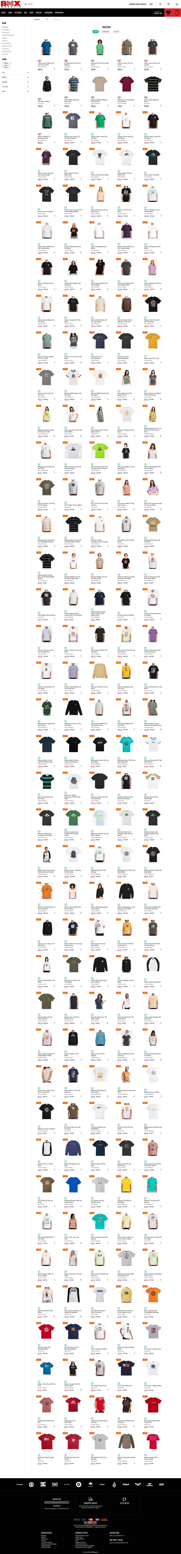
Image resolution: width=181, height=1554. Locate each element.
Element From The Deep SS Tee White (72, 871)
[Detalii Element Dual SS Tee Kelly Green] (99, 47)
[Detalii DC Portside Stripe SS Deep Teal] (73, 84)
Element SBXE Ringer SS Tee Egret (72, 394)
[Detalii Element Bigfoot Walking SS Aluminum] (99, 84)
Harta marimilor (79, 1539)
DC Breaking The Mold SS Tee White (153, 1238)
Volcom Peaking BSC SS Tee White (46, 1238)
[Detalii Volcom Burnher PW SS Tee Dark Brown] (153, 927)
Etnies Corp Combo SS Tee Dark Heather (72, 137)
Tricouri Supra (68, 1424)
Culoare (5, 87)
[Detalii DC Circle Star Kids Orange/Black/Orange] (153, 1294)
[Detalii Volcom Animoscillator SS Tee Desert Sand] (153, 1148)
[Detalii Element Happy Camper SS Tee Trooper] (46, 340)
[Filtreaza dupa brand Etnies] (79, 1484)
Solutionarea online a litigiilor (83, 1547)
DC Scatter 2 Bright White (152, 1385)
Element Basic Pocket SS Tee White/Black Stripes (46, 541)
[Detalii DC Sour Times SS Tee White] (126, 1111)
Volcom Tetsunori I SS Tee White (73, 651)
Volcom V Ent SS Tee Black (125, 210)
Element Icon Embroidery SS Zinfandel (126, 100)
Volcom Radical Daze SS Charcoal (126, 1054)
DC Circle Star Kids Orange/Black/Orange (151, 1311)
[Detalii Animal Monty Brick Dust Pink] (46, 1404)
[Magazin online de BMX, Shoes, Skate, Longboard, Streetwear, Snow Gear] (10, 4)
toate (96, 32)
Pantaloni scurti (8, 35)
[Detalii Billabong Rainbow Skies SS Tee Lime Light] (46, 414)
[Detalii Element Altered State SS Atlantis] (99, 1221)
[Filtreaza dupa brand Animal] (55, 1484)
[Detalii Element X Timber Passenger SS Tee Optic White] (73, 781)
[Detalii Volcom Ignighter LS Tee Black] (126, 964)
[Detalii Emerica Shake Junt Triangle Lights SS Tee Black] (153, 817)
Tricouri (5, 27)
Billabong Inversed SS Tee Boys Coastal (99, 834)
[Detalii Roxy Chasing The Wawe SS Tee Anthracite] (153, 377)
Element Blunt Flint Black (152, 982)
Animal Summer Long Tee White (73, 1274)
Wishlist (168, 15)
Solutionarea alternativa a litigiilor (84, 1545)
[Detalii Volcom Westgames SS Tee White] (126, 707)
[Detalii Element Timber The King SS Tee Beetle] (46, 487)
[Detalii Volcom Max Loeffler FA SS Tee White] (46, 1258)
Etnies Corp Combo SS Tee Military (72, 981)
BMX (25, 12)
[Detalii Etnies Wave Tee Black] (153, 157)
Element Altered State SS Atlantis (99, 1238)
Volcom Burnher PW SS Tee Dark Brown (152, 944)
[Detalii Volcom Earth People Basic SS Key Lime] (153, 1258)
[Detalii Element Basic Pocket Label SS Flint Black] (73, 744)
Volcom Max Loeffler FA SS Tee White (45, 1274)
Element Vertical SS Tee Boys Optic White (152, 577)
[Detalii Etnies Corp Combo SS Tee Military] (73, 964)
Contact (43, 1540)
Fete (7, 67)
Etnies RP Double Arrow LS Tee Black (99, 981)
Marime (4, 82)
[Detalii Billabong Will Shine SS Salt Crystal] (99, 1074)
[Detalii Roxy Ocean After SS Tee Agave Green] (99, 414)
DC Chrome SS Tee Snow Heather (99, 504)
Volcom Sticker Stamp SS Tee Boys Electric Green (99, 467)
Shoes (3, 12)
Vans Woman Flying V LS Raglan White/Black (72, 1311)
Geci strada (6, 43)
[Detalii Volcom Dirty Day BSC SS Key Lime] (99, 1258)
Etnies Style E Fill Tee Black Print (71, 174)
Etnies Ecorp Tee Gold (151, 358)
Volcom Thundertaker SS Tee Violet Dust (72, 687)
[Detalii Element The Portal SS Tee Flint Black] (153, 304)
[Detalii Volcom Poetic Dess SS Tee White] (126, 120)
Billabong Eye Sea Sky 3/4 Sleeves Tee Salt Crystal (46, 871)
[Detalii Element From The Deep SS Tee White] (73, 854)
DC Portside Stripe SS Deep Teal (71, 100)
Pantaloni (5, 32)
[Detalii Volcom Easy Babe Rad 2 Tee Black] (126, 1404)
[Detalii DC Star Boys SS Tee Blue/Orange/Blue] (73, 1331)
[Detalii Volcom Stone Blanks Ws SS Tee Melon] (73, 891)
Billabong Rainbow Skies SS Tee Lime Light (46, 431)
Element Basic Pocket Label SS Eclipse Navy (45, 761)
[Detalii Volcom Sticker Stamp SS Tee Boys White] (73, 450)
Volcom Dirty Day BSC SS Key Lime (99, 1274)
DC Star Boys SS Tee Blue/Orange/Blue (71, 1348)
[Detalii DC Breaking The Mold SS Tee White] (153, 1221)
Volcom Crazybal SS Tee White (152, 247)
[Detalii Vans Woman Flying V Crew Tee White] (99, 1294)
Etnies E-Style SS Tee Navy (98, 1164)
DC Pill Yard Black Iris (125, 1385)
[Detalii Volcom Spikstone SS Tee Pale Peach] (99, 194)
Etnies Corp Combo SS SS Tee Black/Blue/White (73, 210)
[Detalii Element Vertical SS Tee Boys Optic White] (153, 561)
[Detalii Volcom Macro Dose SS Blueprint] (73, 1074)
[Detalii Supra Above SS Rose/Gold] (73, 1404)
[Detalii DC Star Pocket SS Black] (126, 597)
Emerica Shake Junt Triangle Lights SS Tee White (125, 833)
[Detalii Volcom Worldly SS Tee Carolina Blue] (153, 194)
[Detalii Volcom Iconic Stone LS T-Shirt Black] (46, 927)
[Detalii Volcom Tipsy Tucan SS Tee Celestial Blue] (46, 634)
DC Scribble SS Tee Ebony (46, 615)
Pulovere (5, 49)
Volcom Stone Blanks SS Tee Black (99, 651)
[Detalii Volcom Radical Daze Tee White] (46, 964)
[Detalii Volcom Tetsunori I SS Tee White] (73, 634)
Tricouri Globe (121, 1314)
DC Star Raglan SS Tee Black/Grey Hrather (125, 797)
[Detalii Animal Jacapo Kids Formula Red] (153, 1441)
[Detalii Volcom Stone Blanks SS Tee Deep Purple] (153, 634)
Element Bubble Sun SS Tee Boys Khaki (99, 577)
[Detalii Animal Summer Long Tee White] (73, 1258)
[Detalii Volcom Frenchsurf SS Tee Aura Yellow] (126, 634)
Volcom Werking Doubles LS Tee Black (99, 908)
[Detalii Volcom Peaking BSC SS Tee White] (46, 1221)
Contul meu (44, 1539)
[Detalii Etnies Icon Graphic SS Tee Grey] (46, 377)
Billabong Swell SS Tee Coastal (98, 871)
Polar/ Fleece (7, 46)
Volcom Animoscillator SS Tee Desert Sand (152, 1164)
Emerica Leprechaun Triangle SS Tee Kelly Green (71, 833)
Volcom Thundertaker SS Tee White (46, 687)
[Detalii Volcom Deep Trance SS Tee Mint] (99, 120)
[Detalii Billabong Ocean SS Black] (46, 1111)
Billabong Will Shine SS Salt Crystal (98, 1091)
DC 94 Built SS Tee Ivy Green (45, 1201)
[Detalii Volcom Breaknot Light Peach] (46, 1294)
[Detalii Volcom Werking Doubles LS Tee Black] (99, 891)
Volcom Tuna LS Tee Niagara (98, 1054)
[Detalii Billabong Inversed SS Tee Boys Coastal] (99, 817)
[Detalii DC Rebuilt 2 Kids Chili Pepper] (73, 1441)
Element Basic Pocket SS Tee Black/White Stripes (72, 541)
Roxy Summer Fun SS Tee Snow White (73, 431)
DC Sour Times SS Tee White (125, 1128)
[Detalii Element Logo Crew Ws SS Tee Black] (73, 1368)
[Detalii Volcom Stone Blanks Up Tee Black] (73, 267)
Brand (4, 77)
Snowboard (59, 12)
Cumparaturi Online (100, 1527)
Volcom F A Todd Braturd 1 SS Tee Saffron (46, 908)
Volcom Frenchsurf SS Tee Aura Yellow (126, 651)
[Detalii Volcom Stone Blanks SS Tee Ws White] (153, 450)
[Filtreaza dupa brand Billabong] (67, 1484)
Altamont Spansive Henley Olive (126, 1458)
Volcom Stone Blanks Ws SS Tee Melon (72, 908)
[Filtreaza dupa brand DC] (43, 1484)
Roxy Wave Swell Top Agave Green (125, 394)
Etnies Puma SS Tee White (100, 175)
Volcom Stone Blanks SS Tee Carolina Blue (46, 247)
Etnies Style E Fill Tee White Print (125, 174)
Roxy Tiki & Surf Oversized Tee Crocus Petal (153, 504)
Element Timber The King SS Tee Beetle (46, 504)
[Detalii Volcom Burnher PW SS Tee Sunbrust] (126, 927)
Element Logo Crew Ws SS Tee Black (72, 1384)
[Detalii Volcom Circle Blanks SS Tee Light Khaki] (99, 304)
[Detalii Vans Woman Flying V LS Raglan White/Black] (73, 1294)
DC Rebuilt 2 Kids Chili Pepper (71, 1458)
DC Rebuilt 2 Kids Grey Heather (98, 1458)
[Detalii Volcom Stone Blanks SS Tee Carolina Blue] (46, 230)
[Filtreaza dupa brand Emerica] (90, 1484)
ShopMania (90, 1527)
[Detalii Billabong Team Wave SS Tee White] (46, 450)
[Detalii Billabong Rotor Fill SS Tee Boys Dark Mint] (126, 744)
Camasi (4, 38)
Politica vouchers (46, 1547)
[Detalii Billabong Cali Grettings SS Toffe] (126, 1074)
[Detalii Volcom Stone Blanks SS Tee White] (46, 304)
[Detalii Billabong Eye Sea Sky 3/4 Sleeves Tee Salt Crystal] (46, 854)
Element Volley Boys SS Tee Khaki (152, 541)
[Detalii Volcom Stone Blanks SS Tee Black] (99, 634)
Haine (10, 12)
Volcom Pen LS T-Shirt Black (45, 1164)
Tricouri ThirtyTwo (96, 1131)
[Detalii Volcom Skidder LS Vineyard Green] (46, 120)
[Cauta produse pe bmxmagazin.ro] (25, 4)
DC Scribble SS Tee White (73, 505)
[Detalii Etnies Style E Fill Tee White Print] (126, 157)
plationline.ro (103, 1525)
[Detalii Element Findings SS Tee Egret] (126, 414)
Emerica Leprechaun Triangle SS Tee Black (45, 834)
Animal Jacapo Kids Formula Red (150, 1458)
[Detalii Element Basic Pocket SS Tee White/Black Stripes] (46, 524)
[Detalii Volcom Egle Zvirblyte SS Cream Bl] (153, 1001)
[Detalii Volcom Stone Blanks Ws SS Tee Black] (99, 267)
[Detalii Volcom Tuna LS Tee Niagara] (99, 1037)
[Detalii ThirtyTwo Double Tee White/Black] (99, 1111)
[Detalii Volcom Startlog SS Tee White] (99, 230)
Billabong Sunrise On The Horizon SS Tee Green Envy (152, 430)
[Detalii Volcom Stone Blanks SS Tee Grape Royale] (126, 230)
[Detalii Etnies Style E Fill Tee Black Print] (73, 157)
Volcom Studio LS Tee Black (71, 1054)
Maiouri (4, 41)
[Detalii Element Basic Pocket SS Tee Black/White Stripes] (73, 524)
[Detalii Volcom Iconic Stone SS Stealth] (153, 47)
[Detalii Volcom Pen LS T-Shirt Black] (46, 1148)
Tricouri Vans (68, 1314)
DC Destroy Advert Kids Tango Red (152, 1421)
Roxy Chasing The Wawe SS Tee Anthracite (152, 394)
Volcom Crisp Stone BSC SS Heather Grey (126, 1274)
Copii (7, 65)
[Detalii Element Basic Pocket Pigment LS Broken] (126, 304)
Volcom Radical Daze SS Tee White (152, 1054)
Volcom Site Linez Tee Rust (71, 1238)
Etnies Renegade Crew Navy (72, 1164)
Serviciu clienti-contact (137, 4)
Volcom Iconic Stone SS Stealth (152, 64)
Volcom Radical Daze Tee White (46, 981)
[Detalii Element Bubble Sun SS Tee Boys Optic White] (73, 561)
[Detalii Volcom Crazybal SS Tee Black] (73, 304)
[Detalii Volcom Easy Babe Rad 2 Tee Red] (99, 1404)
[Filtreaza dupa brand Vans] (161, 1484)
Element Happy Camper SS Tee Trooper (46, 357)
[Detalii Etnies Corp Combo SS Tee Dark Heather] (73, 120)
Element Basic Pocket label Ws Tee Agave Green (153, 724)
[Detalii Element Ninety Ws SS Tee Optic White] (153, 744)
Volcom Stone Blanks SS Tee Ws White (152, 467)
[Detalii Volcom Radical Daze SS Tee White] (153, 1037)
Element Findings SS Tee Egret (126, 431)
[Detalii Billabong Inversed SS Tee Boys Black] (99, 744)
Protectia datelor (46, 1545)
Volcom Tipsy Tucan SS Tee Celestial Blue (45, 651)
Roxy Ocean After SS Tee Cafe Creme (126, 504)
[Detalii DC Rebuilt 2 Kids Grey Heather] (99, 1441)
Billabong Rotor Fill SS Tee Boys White (126, 871)
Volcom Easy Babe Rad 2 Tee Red (99, 1421)
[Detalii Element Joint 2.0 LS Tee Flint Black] (73, 707)
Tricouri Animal (68, 1277)
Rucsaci (39, 12)
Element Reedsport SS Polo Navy (45, 797)
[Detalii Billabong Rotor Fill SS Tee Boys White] (126, 854)
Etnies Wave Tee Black (151, 175)
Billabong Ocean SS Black (46, 1129)
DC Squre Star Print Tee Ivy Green (72, 1128)
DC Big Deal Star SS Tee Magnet (72, 64)
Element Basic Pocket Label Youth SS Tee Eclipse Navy (98, 613)
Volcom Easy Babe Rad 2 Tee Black (126, 1421)
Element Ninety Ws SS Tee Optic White (153, 761)
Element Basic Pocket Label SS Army (45, 1018)
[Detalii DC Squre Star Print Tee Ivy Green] (73, 1111)
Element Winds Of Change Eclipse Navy (73, 944)
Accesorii (18, 12)
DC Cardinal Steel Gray (99, 1385)
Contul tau (158, 13)
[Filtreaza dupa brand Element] (31, 1484)
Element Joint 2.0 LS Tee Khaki (99, 687)
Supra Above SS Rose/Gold (69, 1421)
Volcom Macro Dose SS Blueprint (72, 1091)
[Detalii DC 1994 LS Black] (46, 84)
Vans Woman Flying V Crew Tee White (98, 1311)
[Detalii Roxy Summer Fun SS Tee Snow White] (73, 414)
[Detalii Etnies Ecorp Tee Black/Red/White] (126, 340)
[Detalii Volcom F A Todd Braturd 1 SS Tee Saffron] (46, 891)
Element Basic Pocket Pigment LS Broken (125, 320)
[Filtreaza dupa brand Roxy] (138, 1484)
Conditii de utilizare (46, 1542)
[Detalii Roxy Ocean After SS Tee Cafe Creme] (126, 487)
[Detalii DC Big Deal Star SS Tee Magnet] (73, 47)
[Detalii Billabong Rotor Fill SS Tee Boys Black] (153, 854)
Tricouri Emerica (42, 837)
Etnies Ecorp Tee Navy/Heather (96, 357)
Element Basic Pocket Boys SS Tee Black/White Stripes (46, 576)
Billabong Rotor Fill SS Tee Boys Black (153, 871)
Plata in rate (78, 1537)
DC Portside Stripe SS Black (151, 100)
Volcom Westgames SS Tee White (125, 724)
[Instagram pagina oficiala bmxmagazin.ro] (177, 4)
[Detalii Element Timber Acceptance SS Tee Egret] (99, 524)
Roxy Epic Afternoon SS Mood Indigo (99, 1018)
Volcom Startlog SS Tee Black (45, 284)
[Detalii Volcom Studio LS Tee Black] (73, 1037)
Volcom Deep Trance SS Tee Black (152, 137)
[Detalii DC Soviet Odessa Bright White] (126, 1331)
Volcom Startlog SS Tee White (99, 247)
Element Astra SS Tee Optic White (98, 944)
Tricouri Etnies (68, 140)
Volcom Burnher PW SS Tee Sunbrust (125, 944)
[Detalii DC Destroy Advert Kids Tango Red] (153, 1404)
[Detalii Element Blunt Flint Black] (153, 964)
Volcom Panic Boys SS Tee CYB (47, 1384)
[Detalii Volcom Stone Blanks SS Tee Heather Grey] (99, 707)
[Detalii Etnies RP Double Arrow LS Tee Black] (99, 964)
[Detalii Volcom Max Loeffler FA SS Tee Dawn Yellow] (126, 1221)
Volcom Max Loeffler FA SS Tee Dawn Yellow (125, 1238)
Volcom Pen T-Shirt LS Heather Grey (71, 1018)
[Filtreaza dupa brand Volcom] (114, 1484)
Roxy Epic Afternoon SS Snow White (125, 1018)
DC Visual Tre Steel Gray (152, 1349)
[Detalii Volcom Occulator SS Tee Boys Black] (126, 450)
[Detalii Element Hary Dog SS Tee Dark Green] (46, 707)
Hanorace (5, 30)
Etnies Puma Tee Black (45, 211)
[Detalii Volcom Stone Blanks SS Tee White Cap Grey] (153, 891)
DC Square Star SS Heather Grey (97, 1201)
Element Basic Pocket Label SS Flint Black (71, 761)
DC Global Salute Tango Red (46, 1458)
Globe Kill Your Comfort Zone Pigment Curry (125, 1311)
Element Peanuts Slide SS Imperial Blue (73, 1201)
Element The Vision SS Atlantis (151, 1201)
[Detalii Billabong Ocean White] (153, 1074)
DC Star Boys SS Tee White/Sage (151, 797)
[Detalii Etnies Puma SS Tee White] (99, 157)
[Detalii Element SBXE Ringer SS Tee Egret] (73, 377)
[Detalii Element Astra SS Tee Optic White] (99, 927)
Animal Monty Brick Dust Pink (46, 1421)
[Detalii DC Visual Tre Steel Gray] (153, 1331)
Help (76, 1540)
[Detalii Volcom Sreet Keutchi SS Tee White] (153, 597)
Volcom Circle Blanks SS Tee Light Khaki (99, 320)
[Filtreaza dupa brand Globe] (19, 1484)
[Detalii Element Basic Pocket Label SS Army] (46, 1001)
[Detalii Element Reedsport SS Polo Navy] (46, 781)
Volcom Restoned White (99, 1349)
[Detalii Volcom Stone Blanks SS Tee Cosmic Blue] (46, 47)
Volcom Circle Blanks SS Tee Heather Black (126, 284)
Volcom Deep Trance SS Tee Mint (99, 137)
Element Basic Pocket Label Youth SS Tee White (73, 614)
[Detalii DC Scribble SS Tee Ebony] (46, 597)
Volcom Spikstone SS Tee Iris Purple (152, 284)
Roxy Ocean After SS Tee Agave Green (99, 431)
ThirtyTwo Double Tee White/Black (98, 1128)
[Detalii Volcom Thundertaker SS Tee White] (46, 671)
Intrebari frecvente (80, 1542)
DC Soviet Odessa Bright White (126, 1348)
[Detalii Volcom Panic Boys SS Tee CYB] (46, 1368)
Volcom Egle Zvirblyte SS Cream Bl (152, 1018)
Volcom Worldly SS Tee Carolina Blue (152, 210)
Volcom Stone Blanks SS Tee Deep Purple (152, 651)
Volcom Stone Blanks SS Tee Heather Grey (99, 724)
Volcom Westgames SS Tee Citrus (125, 687)
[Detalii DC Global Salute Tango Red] (46, 1441)
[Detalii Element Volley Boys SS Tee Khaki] (153, 524)
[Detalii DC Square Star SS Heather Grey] (99, 1184)
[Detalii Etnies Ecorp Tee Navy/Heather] (99, 340)
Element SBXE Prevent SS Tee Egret (100, 394)
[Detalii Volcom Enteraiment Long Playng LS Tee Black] (126, 891)
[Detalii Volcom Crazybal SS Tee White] (153, 230)
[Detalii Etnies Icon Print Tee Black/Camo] (126, 1148)
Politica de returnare (81, 1544)
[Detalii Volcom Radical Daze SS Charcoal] (126, 1037)
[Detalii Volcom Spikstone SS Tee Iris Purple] (153, 267)
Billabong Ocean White (151, 1092)
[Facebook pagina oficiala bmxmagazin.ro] (160, 4)
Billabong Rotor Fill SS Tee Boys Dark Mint (126, 761)
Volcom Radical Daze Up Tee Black (72, 247)
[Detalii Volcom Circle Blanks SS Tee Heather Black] (126, 267)
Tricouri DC (67, 67)
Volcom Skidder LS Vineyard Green (44, 137)
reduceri (105, 32)
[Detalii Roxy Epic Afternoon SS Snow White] (126, 1001)
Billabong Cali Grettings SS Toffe (126, 1091)
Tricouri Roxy (121, 397)
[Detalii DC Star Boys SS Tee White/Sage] (153, 781)
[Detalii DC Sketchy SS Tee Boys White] (126, 524)
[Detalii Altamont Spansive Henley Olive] (126, 1441)
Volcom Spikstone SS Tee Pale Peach (99, 210)
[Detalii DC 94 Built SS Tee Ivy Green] (46, 1184)
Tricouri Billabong (43, 433)
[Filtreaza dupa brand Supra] (150, 1484)
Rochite (5, 54)
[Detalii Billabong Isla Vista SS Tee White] (153, 1111)
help (151, 4)
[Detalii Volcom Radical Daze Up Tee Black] (73, 230)
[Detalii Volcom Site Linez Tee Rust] (73, 1221)
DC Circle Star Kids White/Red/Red (44, 1348)
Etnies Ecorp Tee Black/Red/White (123, 357)
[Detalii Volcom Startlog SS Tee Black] (46, 267)
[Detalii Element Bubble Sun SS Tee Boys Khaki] (99, 561)
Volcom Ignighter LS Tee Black (126, 981)
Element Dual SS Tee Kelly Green (100, 64)
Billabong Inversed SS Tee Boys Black (99, 761)
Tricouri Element (95, 67)
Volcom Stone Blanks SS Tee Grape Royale (126, 247)
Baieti (8, 63)
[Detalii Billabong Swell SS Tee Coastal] (99, 854)
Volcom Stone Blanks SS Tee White (46, 320)
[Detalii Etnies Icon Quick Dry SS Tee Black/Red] (99, 781)
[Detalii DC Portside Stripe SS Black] (153, 84)
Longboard (48, 12)
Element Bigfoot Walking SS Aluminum (99, 100)
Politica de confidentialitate (49, 1544)
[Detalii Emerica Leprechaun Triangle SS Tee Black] (46, 817)
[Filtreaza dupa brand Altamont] (102, 1484)
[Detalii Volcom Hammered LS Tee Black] (153, 671)
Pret (3, 91)
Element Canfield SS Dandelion (124, 1201)
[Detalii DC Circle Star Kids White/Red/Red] (46, 1331)
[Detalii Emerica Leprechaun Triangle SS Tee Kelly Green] (73, 817)
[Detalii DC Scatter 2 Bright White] (153, 1368)
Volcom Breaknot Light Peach (45, 1311)
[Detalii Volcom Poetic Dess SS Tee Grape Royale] (46, 157)
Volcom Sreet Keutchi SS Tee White (152, 614)
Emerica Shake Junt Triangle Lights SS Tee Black (151, 833)
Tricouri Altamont (122, 1461)
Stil (3, 72)
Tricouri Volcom (42, 67)
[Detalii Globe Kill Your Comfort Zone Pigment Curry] (126, 1294)
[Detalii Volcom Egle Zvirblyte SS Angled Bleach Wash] (46, 1037)
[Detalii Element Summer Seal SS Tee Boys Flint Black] (126, 561)
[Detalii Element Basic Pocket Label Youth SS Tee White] (73, 597)
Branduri (43, 1535)
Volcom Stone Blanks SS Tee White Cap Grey (152, 908)
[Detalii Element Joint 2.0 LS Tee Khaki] (99, 671)
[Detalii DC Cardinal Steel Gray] (99, 1368)
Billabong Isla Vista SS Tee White (153, 1128)
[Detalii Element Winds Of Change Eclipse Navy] (73, 927)
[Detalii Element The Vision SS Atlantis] (153, 1184)
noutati (116, 32)
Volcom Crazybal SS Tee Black (72, 320)
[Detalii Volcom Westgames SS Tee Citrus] (126, 671)
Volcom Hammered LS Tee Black (153, 687)
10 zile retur (124, 1503)
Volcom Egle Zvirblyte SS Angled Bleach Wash (46, 1054)
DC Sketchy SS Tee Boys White (126, 541)
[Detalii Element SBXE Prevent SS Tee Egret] (99, 377)
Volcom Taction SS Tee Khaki (125, 64)
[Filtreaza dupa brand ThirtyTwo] (126, 1484)
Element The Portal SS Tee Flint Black (151, 320)
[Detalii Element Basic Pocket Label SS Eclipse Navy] (46, 744)
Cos (177, 15)
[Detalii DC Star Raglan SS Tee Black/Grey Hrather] (126, 781)
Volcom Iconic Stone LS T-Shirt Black (46, 944)
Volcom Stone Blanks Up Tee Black (72, 284)
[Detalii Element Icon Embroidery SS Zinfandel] (126, 84)
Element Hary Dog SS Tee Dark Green (46, 724)
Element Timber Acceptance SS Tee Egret (99, 541)
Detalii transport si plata (82, 1535)
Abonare (56, 1506)
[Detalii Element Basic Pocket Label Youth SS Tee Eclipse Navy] (99, 597)
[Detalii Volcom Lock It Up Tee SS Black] (73, 340)
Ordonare (37, 19)
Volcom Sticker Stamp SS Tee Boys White (72, 467)
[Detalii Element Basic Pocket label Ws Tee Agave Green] (153, 707)
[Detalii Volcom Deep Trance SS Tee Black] (153, 120)
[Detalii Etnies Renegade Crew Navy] (73, 1148)
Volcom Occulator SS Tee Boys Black (126, 467)
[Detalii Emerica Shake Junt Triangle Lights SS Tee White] (126, 817)
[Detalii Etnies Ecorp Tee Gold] (153, 340)
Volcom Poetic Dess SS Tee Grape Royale (45, 174)
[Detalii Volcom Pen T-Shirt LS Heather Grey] (73, 1001)
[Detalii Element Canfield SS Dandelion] (126, 1184)
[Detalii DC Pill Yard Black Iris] (126, 1368)
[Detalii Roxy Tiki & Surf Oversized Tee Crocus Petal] (153, 487)
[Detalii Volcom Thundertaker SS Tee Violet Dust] (73, 671)
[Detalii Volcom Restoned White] (99, 1331)
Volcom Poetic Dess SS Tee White (125, 137)
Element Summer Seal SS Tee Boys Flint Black (126, 577)
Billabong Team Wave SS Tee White (46, 467)
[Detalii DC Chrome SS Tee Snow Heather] (99, 487)
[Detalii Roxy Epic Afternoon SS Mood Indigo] (99, 1001)
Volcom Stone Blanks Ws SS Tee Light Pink (46, 1091)
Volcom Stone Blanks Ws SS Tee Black (99, 284)
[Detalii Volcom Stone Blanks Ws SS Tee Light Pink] (46, 1074)
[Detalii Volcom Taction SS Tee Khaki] (126, 47)
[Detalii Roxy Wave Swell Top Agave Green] (126, 377)
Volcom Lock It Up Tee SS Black (72, 357)
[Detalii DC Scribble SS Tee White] (73, 487)
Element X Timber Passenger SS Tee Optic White (72, 796)
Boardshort (6, 51)
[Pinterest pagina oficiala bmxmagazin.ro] (168, 4)
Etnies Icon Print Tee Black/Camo (124, 1164)
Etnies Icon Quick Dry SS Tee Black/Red (99, 797)
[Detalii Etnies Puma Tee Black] (46, 194)
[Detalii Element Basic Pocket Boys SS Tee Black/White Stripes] (46, 561)
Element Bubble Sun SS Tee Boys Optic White (72, 577)
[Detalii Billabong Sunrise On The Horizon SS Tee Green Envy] (153, 414)
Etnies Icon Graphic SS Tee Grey (45, 394)
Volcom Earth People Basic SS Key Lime (153, 1274)
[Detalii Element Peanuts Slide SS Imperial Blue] (73, 1184)
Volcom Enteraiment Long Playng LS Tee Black (126, 908)
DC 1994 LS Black (44, 101)
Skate (31, 12)
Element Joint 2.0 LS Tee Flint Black (72, 724)
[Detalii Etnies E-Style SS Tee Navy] (99, 1148)
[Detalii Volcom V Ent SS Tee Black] (126, 194)
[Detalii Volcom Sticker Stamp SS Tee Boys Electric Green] (99, 450)
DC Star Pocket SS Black (126, 615)
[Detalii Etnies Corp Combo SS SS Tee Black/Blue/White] (73, 194)
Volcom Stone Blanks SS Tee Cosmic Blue (46, 64)
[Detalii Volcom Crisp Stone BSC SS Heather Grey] (126, 1258)
